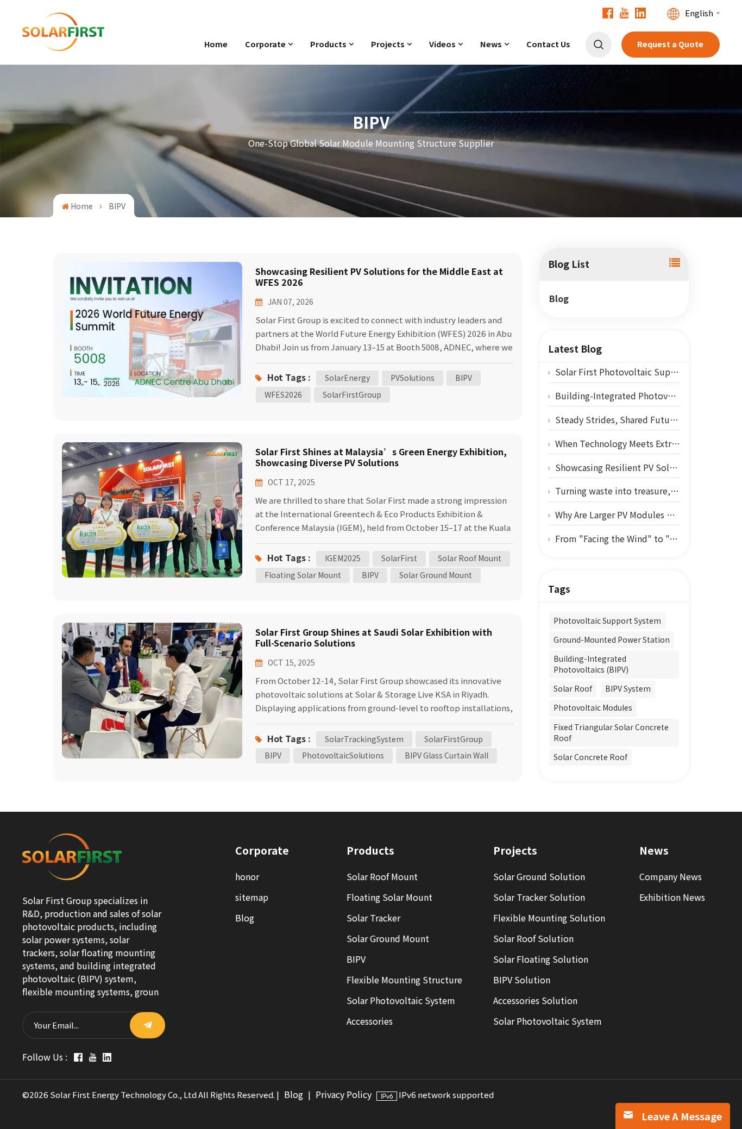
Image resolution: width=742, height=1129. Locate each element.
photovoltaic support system (607, 620)
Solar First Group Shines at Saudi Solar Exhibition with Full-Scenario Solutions (373, 637)
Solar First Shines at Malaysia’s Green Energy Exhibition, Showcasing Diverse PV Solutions (381, 457)
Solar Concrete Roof (590, 757)
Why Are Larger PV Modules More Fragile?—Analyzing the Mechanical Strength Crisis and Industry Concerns (617, 515)
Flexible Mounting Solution (549, 918)
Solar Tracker (373, 918)
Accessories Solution (535, 1000)
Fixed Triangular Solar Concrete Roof (611, 733)
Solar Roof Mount (469, 558)
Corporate (265, 44)
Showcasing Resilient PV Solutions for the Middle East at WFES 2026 (617, 467)
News (491, 44)
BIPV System (628, 688)
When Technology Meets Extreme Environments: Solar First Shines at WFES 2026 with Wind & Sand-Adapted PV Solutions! (617, 443)
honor (247, 876)
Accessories (370, 1021)
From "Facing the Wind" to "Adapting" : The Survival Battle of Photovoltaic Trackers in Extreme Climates (617, 539)
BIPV (463, 377)
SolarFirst (399, 558)
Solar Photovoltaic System (401, 1000)
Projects (388, 44)
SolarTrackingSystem (364, 739)
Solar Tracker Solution (539, 897)
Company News (670, 876)
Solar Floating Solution (540, 959)
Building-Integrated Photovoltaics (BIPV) (591, 664)
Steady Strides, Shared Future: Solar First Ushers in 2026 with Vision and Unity (617, 420)
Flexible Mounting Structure (404, 980)
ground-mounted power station (612, 639)
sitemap (251, 897)
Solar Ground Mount (435, 575)
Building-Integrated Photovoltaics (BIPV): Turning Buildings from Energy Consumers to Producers (617, 396)
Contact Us (548, 44)
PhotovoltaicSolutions (343, 755)
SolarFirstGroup (352, 394)
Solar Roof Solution (533, 938)
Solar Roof (573, 688)
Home (216, 44)
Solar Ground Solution (539, 876)
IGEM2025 (343, 558)
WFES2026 (283, 394)
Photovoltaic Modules (593, 707)
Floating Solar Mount (303, 575)
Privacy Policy (344, 1094)
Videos (442, 44)
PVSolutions (413, 377)
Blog (559, 298)
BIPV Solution (521, 980)
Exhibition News (672, 897)
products (328, 44)
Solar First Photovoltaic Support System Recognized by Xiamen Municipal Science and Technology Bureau (617, 372)
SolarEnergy (347, 377)
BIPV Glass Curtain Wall (446, 755)
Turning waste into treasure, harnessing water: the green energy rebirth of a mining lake (617, 491)
